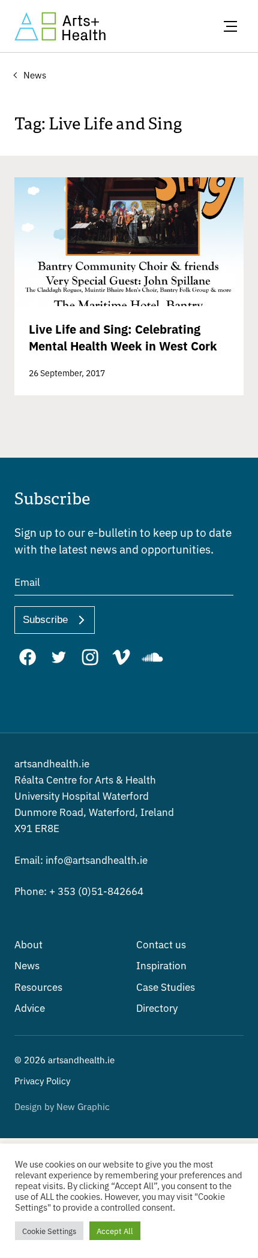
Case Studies (165, 986)
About (28, 943)
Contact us (161, 943)
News (27, 964)
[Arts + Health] (60, 26)
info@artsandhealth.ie (81, 859)
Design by (62, 1106)
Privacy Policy (42, 1080)
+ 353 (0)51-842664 (78, 890)
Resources (38, 986)
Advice (29, 1007)
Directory (157, 1007)
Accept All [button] (115, 1230)
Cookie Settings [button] (49, 1230)
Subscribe (45, 619)
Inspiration (161, 964)
